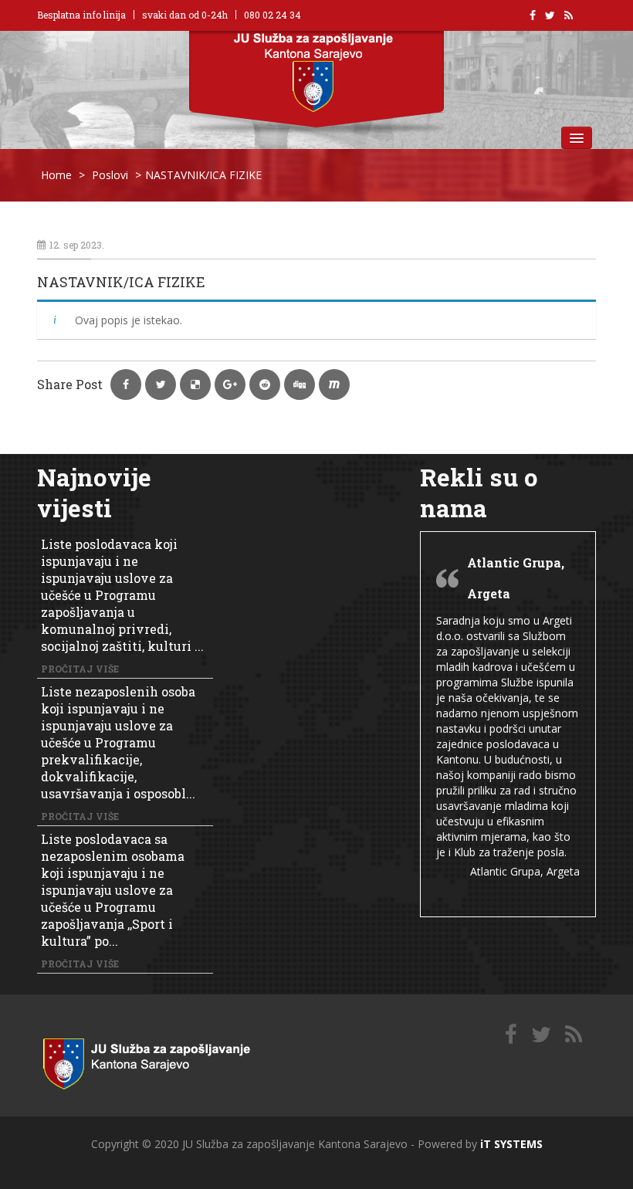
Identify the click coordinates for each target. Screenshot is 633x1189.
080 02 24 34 (272, 14)
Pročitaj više (80, 668)
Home (56, 175)
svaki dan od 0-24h (185, 14)
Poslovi (110, 175)
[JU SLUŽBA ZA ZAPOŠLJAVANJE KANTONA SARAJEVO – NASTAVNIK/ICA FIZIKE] (164, 1060)
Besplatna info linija (81, 14)
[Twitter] (541, 1035)
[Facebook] (511, 1035)
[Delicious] (573, 1035)
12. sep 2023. (76, 244)
